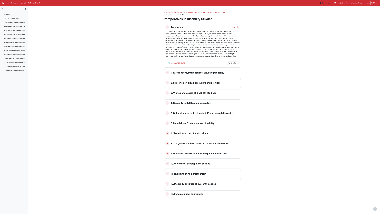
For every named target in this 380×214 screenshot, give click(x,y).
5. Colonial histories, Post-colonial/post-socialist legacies (15, 38)
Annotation (8, 14)
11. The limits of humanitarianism (15, 63)
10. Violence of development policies (15, 59)
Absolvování (232, 63)
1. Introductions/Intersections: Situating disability (15, 22)
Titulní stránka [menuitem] (14, 3)
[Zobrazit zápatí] (375, 209)
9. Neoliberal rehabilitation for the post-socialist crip (15, 54)
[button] (325, 3)
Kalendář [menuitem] (23, 3)
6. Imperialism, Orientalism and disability (15, 42)
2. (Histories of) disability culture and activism (15, 26)
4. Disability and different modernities (15, 34)
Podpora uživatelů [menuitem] (34, 3)
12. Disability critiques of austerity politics (15, 67)
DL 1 (3, 3)
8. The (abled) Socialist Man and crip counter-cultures (15, 51)
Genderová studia (207, 12)
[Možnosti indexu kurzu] (25, 9)
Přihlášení (374, 3)
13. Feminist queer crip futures (14, 71)
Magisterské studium (191, 12)
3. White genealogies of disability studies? (15, 30)
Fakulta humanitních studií (173, 12)
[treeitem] (14, 16)
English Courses (221, 12)
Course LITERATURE (11, 18)
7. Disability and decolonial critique (15, 46)
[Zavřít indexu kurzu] (2, 9)
